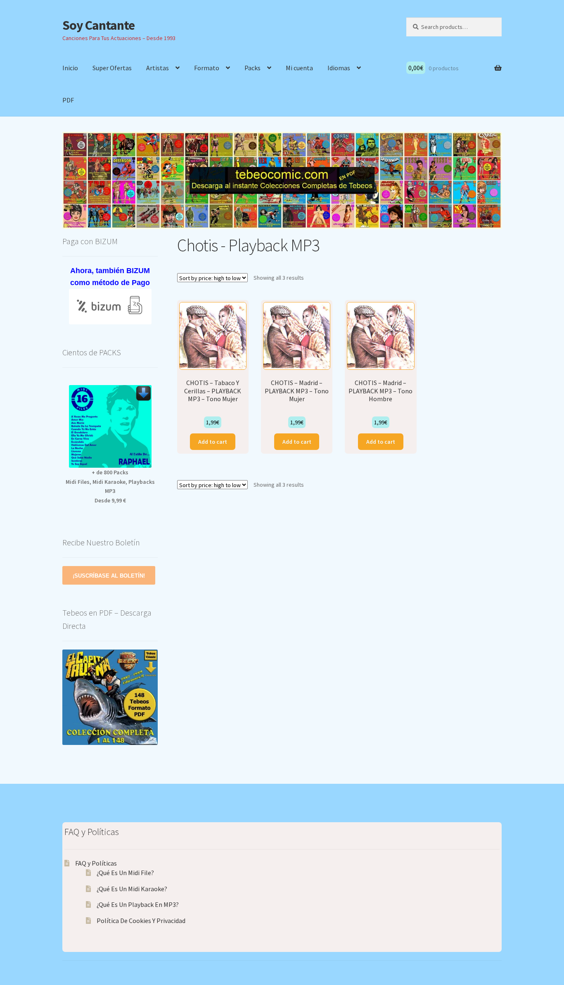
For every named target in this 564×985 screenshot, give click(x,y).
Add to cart (212, 441)
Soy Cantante (98, 25)
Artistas (157, 68)
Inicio (70, 68)
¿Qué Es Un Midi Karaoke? (132, 889)
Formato (206, 68)
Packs (252, 68)
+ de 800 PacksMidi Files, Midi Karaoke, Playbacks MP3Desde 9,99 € (110, 486)
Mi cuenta (299, 68)
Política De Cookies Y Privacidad (141, 920)
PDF (68, 100)
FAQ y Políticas (96, 863)
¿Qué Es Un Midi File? (125, 872)
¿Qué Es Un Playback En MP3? (138, 904)
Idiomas (338, 68)
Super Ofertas (112, 68)
